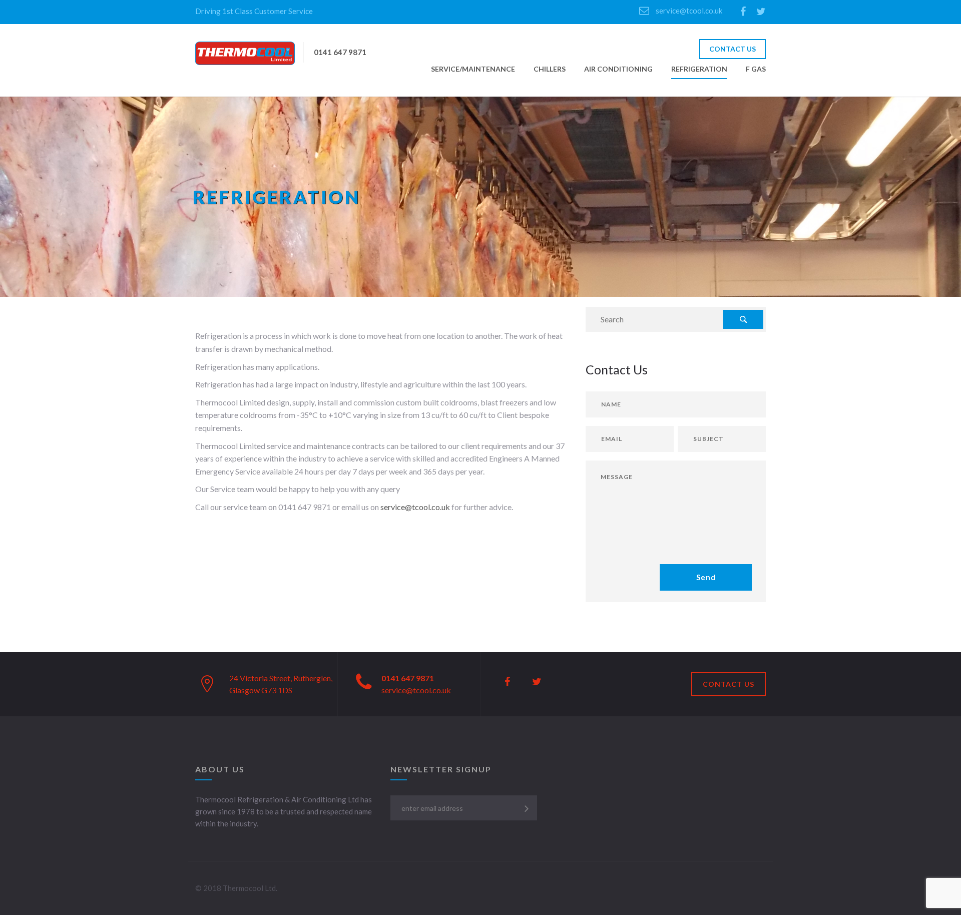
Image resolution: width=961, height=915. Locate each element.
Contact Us (728, 684)
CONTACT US (732, 49)
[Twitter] (761, 12)
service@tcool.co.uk (688, 10)
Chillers (550, 69)
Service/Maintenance (473, 69)
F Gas (756, 69)
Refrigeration (699, 69)
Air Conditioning (618, 69)
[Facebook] (743, 12)
